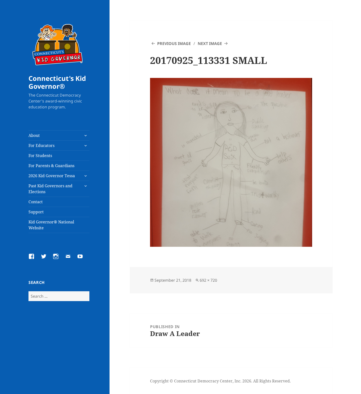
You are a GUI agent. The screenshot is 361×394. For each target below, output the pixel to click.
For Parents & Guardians (51, 165)
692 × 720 (208, 280)
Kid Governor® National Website (51, 225)
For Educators (41, 145)
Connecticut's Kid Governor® (57, 82)
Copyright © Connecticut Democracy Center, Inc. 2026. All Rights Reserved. (220, 381)
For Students (40, 155)
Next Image (210, 43)
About (34, 135)
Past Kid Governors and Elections (50, 188)
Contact (35, 201)
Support (36, 212)
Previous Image (174, 43)
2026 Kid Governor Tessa (51, 175)
